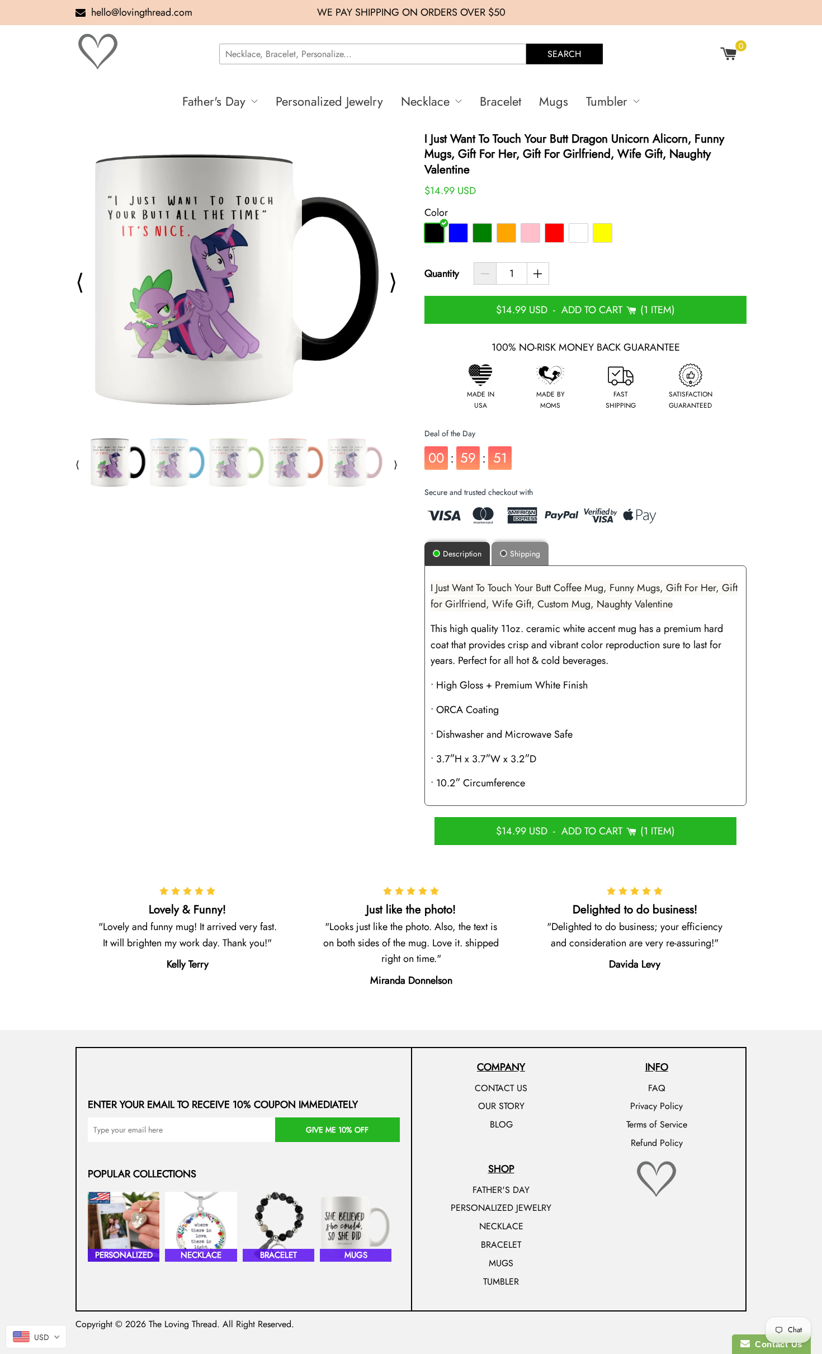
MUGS (501, 1263)
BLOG (501, 1124)
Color (436, 212)
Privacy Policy (656, 1106)
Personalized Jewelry (329, 101)
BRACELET (501, 1244)
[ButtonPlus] (538, 273)
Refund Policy (657, 1142)
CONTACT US (501, 1088)
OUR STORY (501, 1106)
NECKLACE (501, 1226)
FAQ (656, 1088)
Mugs (553, 101)
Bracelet (500, 101)
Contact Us (776, 1344)
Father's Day (213, 101)
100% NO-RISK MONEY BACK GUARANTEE (586, 347)
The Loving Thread (183, 1324)
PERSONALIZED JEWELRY (501, 1207)
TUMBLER (501, 1281)
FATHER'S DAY (501, 1189)
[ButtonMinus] (485, 273)
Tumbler (606, 101)
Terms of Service (656, 1124)
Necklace (425, 101)
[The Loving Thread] (142, 51)
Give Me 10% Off (337, 1129)
